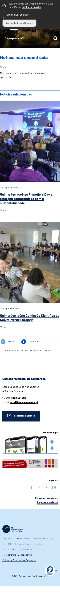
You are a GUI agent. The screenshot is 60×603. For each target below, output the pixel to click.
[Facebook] (32, 487)
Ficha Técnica (23, 539)
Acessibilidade (9, 550)
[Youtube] (46, 487)
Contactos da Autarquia (43, 539)
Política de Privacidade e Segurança (19, 560)
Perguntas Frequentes (46, 498)
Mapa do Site (8, 539)
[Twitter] (39, 487)
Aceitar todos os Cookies (19, 23)
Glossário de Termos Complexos (29, 544)
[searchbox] (30, 38)
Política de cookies (31, 7)
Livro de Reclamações (12, 529)
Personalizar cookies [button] (17, 14)
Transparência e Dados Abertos (17, 555)
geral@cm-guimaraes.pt (24, 402)
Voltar (11, 341)
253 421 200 (19, 398)
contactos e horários (24, 416)
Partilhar (33, 341)
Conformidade (25, 550)
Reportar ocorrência (47, 502)
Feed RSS (7, 544)
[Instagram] (54, 487)
